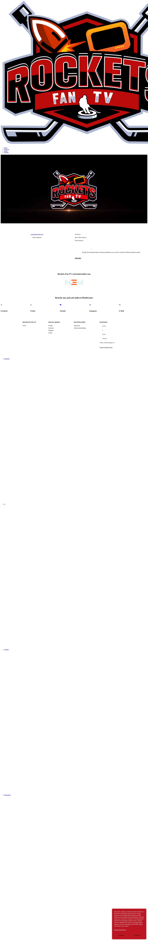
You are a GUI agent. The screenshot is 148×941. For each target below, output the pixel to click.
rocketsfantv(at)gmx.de (37, 234)
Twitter (50, 333)
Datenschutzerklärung (80, 328)
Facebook (51, 328)
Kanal (5, 151)
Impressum (77, 325)
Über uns (6, 149)
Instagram (51, 330)
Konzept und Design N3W (106, 347)
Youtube (50, 325)
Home (5, 148)
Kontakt (6, 152)
